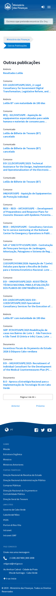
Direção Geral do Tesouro (15, 499)
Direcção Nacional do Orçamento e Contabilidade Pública (20, 492)
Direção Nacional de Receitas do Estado (22, 475)
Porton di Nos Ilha (12, 525)
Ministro (7, 459)
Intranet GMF (9, 535)
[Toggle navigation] (32, 7)
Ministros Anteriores (13, 464)
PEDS (5, 519)
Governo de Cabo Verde (14, 509)
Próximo (40, 405)
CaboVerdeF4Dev (11, 514)
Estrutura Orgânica (12, 454)
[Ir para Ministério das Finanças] (16, 6)
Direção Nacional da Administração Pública (24, 480)
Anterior (15, 405)
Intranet (7, 530)
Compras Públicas (12, 485)
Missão (6, 449)
